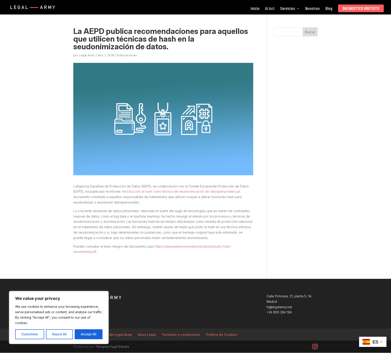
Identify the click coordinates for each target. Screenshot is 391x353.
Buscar (310, 32)
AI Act (269, 9)
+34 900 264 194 (279, 312)
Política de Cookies (221, 334)
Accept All (88, 334)
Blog (328, 9)
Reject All (59, 334)
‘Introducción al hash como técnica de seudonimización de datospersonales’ (179, 191)
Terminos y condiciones (181, 334)
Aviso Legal (147, 334)
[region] (59, 317)
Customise (29, 334)
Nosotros (312, 9)
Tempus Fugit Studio (112, 346)
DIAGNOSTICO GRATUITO (361, 8)
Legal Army (87, 55)
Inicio (255, 9)
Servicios (287, 9)
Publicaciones (127, 55)
